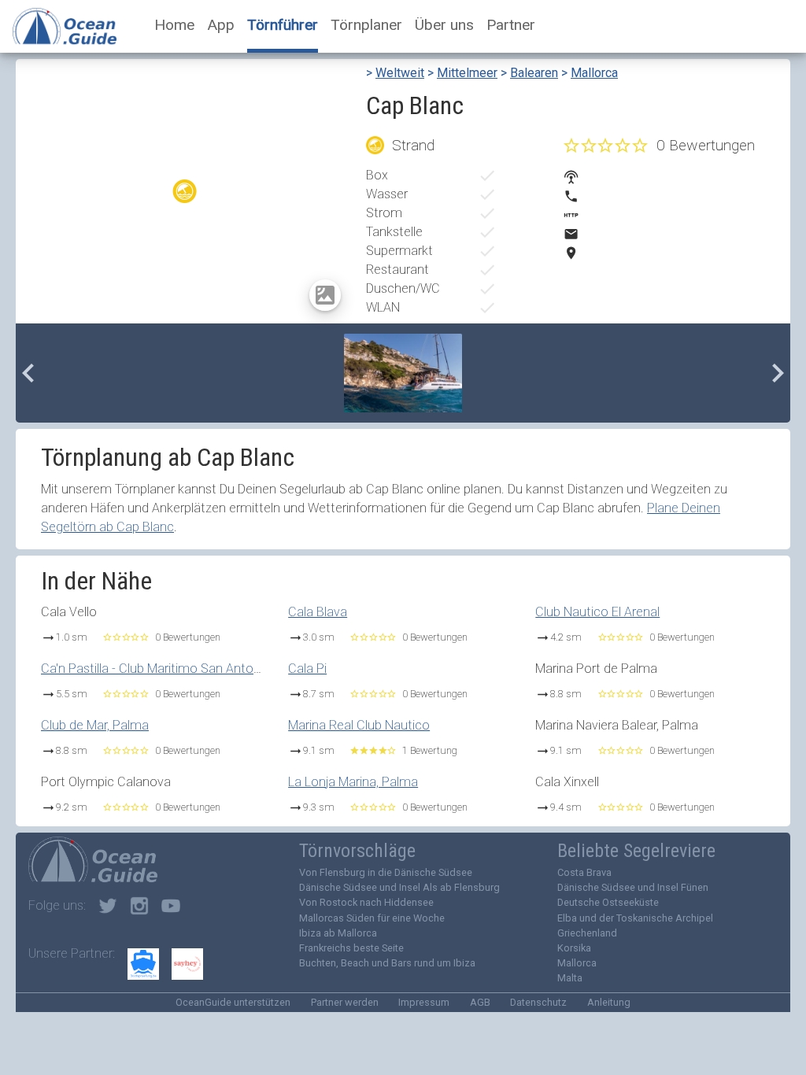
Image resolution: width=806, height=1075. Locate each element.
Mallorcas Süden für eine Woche (372, 918)
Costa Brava (584, 872)
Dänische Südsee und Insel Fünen (632, 887)
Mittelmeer (467, 72)
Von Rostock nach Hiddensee (366, 902)
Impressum (423, 1002)
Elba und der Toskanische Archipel (635, 918)
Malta (569, 978)
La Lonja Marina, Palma (353, 781)
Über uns (444, 25)
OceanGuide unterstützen (233, 1002)
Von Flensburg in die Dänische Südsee (385, 872)
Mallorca (594, 72)
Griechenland (587, 933)
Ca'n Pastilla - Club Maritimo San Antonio (156, 668)
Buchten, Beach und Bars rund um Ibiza (387, 963)
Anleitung (608, 1002)
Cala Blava (317, 611)
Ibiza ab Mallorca (338, 933)
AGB (480, 1002)
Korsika (574, 948)
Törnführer (282, 25)
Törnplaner (366, 25)
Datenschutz (538, 1002)
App (221, 25)
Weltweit (399, 72)
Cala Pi (307, 668)
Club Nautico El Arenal (597, 611)
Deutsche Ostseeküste (608, 902)
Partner (510, 25)
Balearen (534, 72)
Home (174, 25)
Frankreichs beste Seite (351, 948)
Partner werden (345, 1002)
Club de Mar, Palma (95, 725)
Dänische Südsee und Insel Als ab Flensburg (399, 887)
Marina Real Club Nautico (359, 725)
